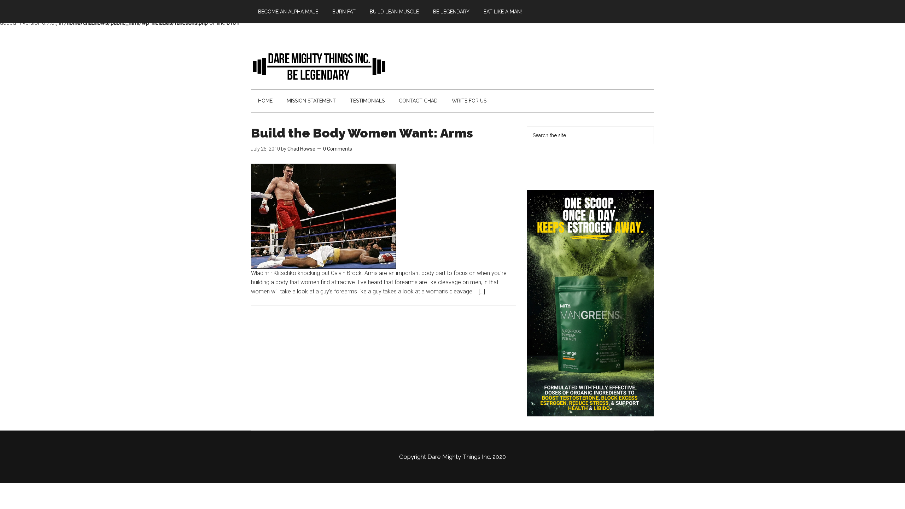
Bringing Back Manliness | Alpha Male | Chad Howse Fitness (318, 66)
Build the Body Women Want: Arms (362, 132)
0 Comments (337, 149)
